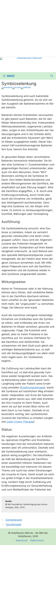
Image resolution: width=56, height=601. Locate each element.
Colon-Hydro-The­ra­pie (20, 421)
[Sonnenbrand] (6, 88)
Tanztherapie (13, 524)
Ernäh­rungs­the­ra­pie (32, 387)
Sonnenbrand (14, 519)
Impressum (22, 540)
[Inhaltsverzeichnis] (16, 88)
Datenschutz (37, 540)
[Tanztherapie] (26, 88)
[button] (51, 76)
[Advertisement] (28, 28)
